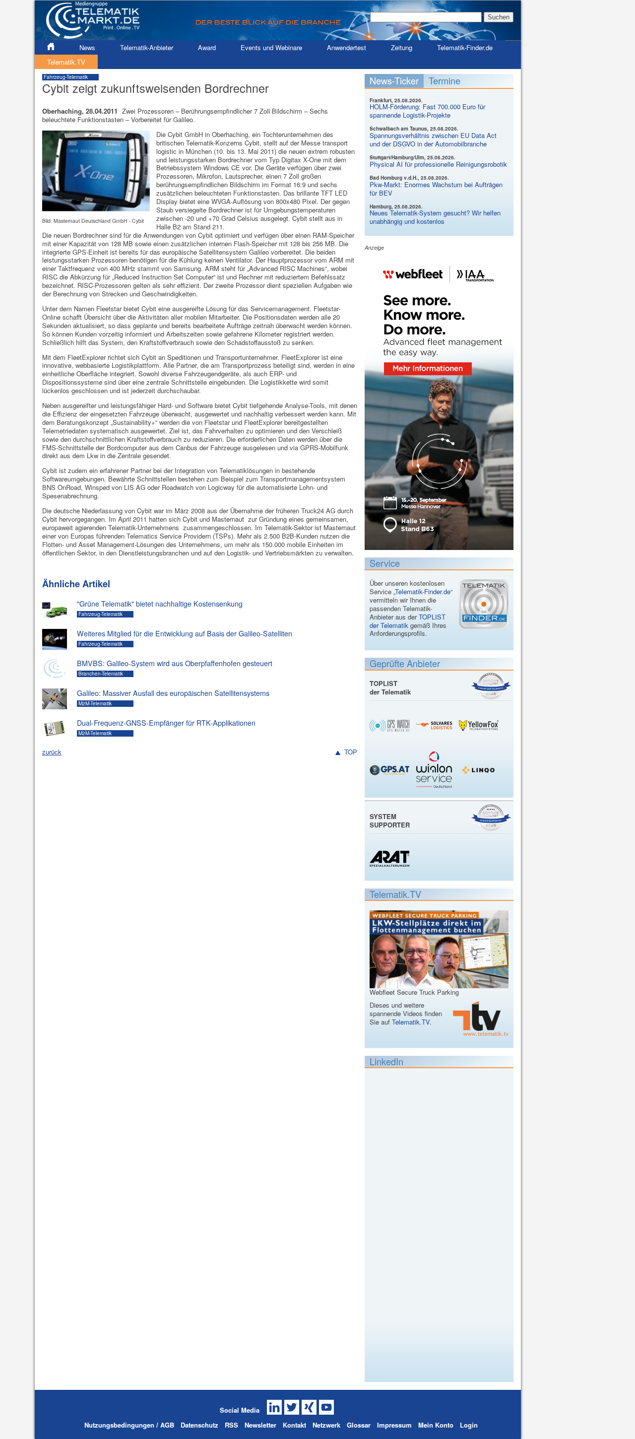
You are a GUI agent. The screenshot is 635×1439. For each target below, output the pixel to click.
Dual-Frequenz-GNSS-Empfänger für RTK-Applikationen (166, 723)
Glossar (359, 1425)
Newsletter (260, 1425)
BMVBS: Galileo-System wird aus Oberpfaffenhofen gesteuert (174, 663)
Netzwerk (326, 1425)
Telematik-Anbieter (146, 47)
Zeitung (401, 47)
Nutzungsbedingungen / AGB (129, 1425)
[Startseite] (278, 36)
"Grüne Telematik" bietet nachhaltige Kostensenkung (160, 604)
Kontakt (294, 1425)
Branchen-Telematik (100, 673)
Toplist (491, 685)
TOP (350, 752)
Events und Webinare (271, 47)
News (87, 47)
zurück (52, 751)
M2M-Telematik (95, 703)
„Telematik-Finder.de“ (422, 591)
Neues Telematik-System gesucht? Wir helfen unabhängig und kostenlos (435, 217)
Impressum (394, 1425)
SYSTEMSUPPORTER (390, 820)
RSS (231, 1425)
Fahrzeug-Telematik (66, 76)
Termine (444, 80)
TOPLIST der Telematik (407, 621)
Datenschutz (199, 1425)
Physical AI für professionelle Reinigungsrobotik (438, 164)
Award (207, 47)
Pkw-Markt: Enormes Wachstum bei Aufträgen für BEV (436, 189)
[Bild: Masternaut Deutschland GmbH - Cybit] (96, 207)
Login (469, 1425)
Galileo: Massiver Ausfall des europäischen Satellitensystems (173, 693)
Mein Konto (435, 1425)
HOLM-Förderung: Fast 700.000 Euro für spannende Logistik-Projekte (427, 111)
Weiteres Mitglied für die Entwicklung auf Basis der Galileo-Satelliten (184, 633)
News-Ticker (394, 80)
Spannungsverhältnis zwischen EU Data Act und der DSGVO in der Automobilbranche (433, 139)
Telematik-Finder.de (465, 47)
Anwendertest (346, 47)
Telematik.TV (66, 62)
